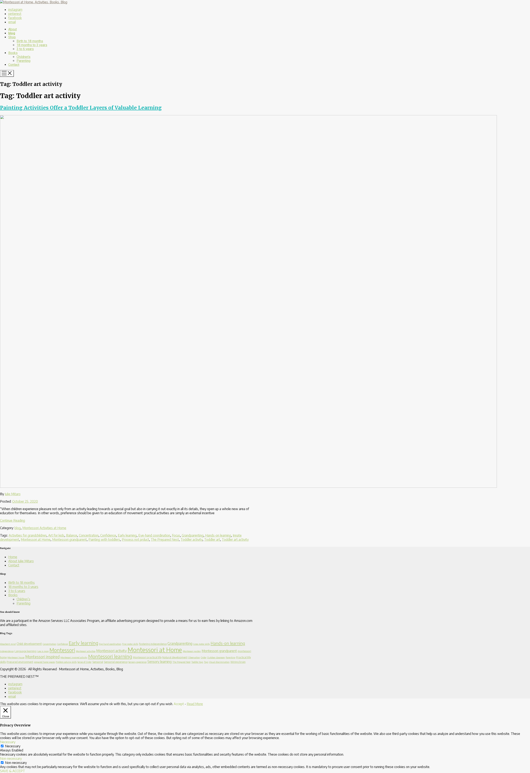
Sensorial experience (116, 661)
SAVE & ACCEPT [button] (12, 771)
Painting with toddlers (104, 539)
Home (12, 557)
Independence (7, 651)
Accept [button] (179, 704)
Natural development (174, 657)
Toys (206, 662)
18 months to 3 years (23, 587)
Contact (13, 565)
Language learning (25, 651)
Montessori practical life (147, 657)
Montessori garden (192, 651)
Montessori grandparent (69, 539)
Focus (176, 535)
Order (203, 657)
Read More (195, 704)
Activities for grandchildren (28, 535)
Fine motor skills (130, 644)
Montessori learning (110, 656)
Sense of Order (84, 662)
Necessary (12, 746)
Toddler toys (197, 662)
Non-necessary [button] (11, 758)
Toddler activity (191, 539)
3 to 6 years (16, 591)
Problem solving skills (66, 662)
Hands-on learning (218, 535)
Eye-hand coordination (154, 535)
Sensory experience (137, 662)
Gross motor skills (201, 644)
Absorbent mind (8, 644)
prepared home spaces (44, 662)
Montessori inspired (42, 656)
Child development (29, 643)
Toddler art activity (235, 539)
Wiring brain (238, 661)
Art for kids (56, 535)
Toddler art (212, 539)
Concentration (89, 535)
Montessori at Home (36, 539)
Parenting (23, 603)
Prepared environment (20, 661)
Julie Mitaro (12, 494)
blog (17, 528)
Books (13, 595)
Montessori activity (111, 650)
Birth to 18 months (21, 582)
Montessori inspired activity (73, 657)
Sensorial (97, 661)
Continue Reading (12, 520)
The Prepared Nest (165, 539)
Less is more (43, 651)
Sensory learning (159, 661)
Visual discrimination (219, 662)
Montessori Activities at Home (44, 528)
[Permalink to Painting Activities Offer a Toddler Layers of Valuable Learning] (248, 486)
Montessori (62, 650)
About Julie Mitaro (21, 561)
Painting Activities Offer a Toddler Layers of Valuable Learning (81, 108)
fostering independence (153, 643)
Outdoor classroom (216, 657)
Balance (71, 535)
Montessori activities (85, 651)
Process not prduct (135, 539)
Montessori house (15, 657)
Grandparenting (193, 535)
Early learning (127, 535)
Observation (194, 657)
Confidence (108, 535)
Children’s (23, 599)
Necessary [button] (7, 742)
